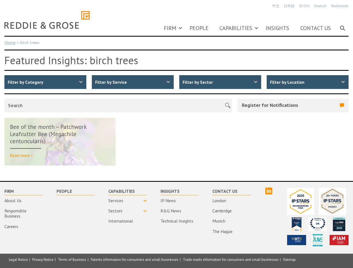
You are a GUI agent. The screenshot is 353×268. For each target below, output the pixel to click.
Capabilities (236, 28)
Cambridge (222, 210)
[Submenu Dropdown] (180, 28)
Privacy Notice (43, 259)
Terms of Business (72, 259)
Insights (277, 28)
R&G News (171, 210)
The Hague (222, 231)
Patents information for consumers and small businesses (134, 259)
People (198, 28)
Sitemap (289, 259)
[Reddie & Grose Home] (47, 20)
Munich (218, 221)
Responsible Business (15, 213)
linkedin (268, 191)
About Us (13, 200)
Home (10, 42)
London (219, 200)
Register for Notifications (270, 105)
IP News (168, 200)
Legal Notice (18, 259)
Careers (11, 226)
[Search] (342, 28)
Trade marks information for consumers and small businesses (231, 259)
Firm (170, 28)
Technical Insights (177, 221)
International (120, 221)
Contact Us (315, 28)
